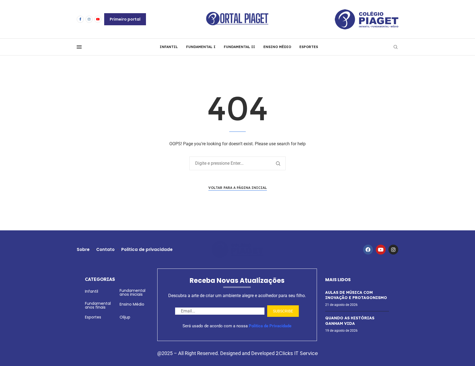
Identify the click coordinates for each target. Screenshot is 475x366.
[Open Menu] (79, 46)
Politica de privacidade (147, 249)
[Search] (395, 47)
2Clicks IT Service (297, 353)
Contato (105, 249)
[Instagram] (89, 19)
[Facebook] (80, 19)
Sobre (83, 249)
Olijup (125, 317)
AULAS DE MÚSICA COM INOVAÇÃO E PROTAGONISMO (356, 295)
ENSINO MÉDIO (277, 47)
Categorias (100, 279)
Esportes (93, 317)
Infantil (91, 291)
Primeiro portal (125, 19)
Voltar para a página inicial (237, 188)
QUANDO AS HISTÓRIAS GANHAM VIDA (349, 320)
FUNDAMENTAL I (201, 47)
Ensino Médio (132, 304)
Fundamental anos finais (98, 305)
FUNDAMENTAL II (239, 47)
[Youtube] (97, 19)
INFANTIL (169, 47)
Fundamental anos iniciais (132, 292)
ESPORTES (308, 47)
